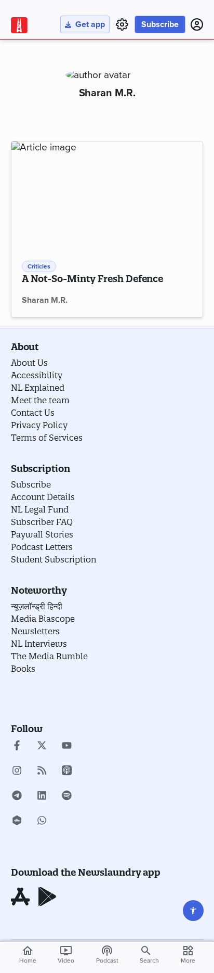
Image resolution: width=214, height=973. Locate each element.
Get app (90, 24)
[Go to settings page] (193, 910)
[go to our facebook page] (17, 746)
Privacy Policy (39, 425)
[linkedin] (42, 796)
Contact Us (33, 412)
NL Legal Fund (40, 509)
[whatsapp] (42, 821)
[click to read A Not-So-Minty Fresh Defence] (107, 195)
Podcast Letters (42, 547)
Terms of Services (47, 437)
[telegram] (17, 796)
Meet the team (40, 400)
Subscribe (160, 24)
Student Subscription (53, 559)
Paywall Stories (42, 534)
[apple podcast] (67, 771)
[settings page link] (122, 24)
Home (27, 954)
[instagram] (17, 771)
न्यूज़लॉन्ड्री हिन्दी (36, 606)
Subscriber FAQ (42, 522)
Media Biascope (43, 618)
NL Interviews (39, 643)
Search (149, 960)
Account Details (43, 497)
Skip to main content (60, 69)
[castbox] (17, 821)
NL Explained (37, 387)
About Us (29, 362)
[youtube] (67, 746)
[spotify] (67, 796)
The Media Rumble (49, 656)
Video (66, 954)
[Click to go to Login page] (197, 24)
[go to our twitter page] (42, 746)
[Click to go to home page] (19, 25)
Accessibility (36, 375)
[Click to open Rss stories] (42, 771)
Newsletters (35, 631)
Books (23, 668)
